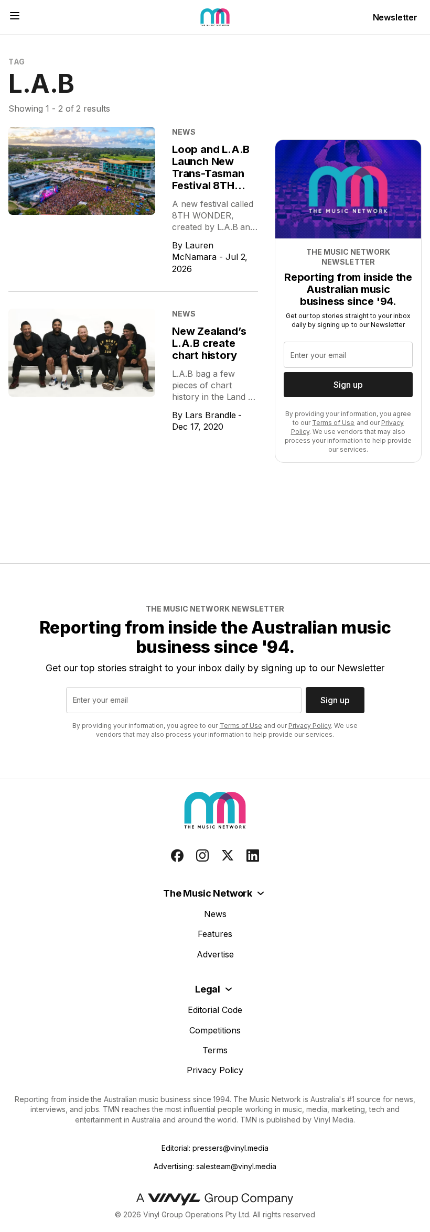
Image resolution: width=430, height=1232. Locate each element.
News (215, 914)
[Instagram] (202, 855)
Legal (207, 989)
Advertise (215, 954)
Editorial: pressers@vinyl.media (215, 1147)
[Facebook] (177, 855)
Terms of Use (333, 423)
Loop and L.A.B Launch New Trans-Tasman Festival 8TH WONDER (211, 173)
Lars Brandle (210, 415)
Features (215, 934)
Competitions (215, 1030)
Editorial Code (215, 1010)
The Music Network (207, 893)
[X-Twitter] (227, 855)
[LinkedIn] (252, 855)
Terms (215, 1050)
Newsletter (395, 17)
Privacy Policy (309, 725)
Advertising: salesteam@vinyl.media (215, 1166)
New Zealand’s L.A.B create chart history (209, 343)
